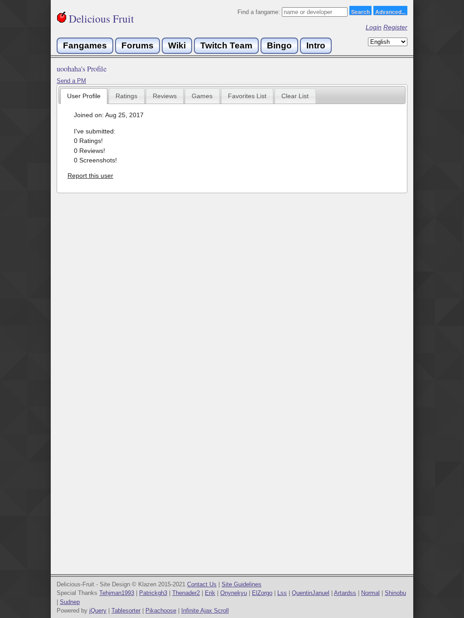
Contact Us (202, 584)
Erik (210, 592)
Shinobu (395, 592)
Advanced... (390, 11)
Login (374, 27)
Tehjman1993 (116, 592)
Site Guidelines (241, 584)
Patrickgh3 (153, 592)
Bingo (279, 45)
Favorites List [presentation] (247, 96)
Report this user (90, 175)
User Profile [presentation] (84, 96)
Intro (315, 45)
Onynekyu (233, 592)
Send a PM (71, 80)
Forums (137, 45)
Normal (370, 592)
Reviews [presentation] (165, 96)
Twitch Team (226, 45)
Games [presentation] (202, 96)
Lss (282, 592)
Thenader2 (186, 592)
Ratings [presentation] (126, 96)
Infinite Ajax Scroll (205, 610)
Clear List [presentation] (295, 96)
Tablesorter (125, 610)
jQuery (97, 610)
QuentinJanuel (310, 592)
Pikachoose (160, 610)
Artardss (345, 592)
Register (395, 27)
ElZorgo (262, 592)
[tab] (84, 96)
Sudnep (70, 602)
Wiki (177, 45)
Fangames (85, 45)
